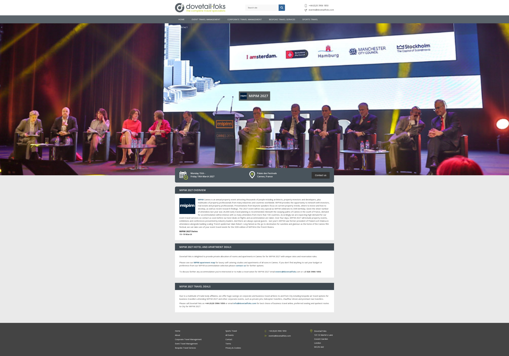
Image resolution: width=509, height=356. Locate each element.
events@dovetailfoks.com (321, 9)
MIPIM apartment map (204, 262)
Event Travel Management (186, 343)
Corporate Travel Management (188, 339)
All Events (229, 335)
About (177, 335)
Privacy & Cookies (233, 348)
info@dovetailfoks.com (244, 303)
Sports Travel (231, 331)
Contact (228, 339)
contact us (241, 265)
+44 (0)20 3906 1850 (318, 5)
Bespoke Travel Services (185, 348)
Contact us (320, 175)
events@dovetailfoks (285, 271)
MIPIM (201, 199)
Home (177, 331)
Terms (228, 343)
